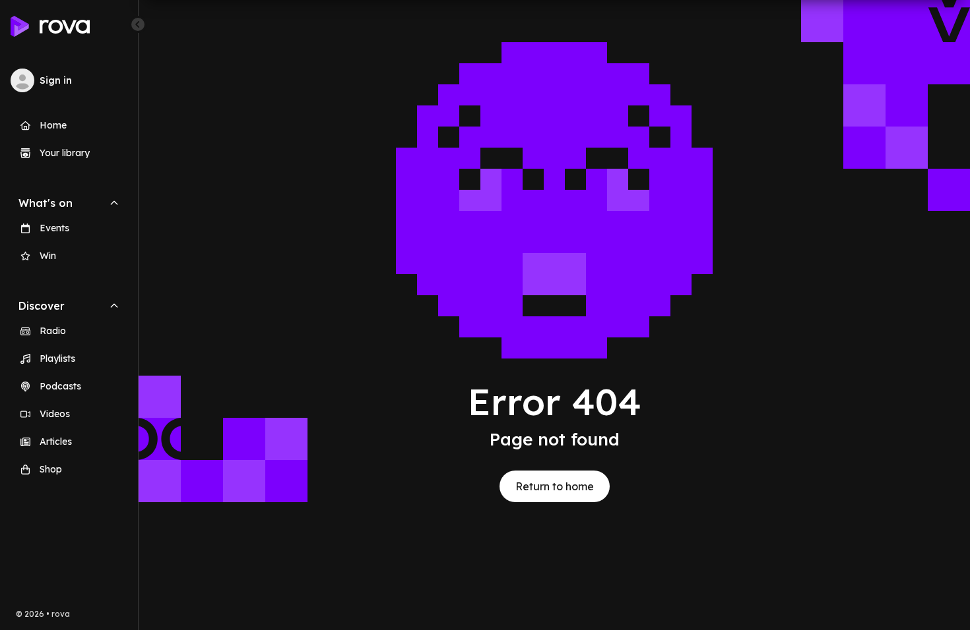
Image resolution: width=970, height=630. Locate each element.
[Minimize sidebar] (137, 24)
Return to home (554, 486)
